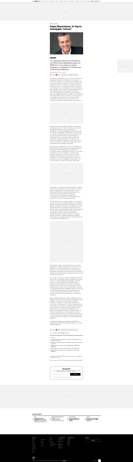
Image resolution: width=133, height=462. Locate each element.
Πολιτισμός (34, 447)
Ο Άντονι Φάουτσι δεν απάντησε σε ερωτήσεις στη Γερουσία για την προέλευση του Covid (66, 340)
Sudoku (70, 360)
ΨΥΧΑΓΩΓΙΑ (77, 1)
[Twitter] (54, 75)
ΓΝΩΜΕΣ (61, 1)
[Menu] (33, 1)
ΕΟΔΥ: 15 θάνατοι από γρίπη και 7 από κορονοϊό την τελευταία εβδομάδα (65, 350)
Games (55, 360)
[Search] (100, 1)
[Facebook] (51, 75)
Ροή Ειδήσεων (43, 439)
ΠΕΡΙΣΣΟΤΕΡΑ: (52, 337)
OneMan (69, 442)
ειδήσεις (79, 356)
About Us (51, 439)
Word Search (79, 360)
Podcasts (42, 442)
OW (68, 445)
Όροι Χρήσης (52, 442)
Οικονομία (33, 445)
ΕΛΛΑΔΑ (42, 1)
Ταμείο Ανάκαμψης (64, 131)
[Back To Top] (99, 460)
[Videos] (94, 1)
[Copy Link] (59, 75)
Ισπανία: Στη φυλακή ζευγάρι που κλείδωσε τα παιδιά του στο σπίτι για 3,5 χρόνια (67, 343)
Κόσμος (33, 442)
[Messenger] (56, 75)
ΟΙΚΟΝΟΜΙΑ (52, 1)
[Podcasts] (96, 1)
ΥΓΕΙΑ (81, 1)
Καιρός (84, 1)
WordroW (74, 360)
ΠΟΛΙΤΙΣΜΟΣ (71, 1)
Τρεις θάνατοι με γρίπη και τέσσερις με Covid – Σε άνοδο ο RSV (65, 348)
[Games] (98, 1)
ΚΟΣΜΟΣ (57, 1)
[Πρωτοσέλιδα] (92, 1)
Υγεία (33, 450)
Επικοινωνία (52, 445)
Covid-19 (60, 78)
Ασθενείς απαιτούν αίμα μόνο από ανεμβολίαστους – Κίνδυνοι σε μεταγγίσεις (65, 346)
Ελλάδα (33, 439)
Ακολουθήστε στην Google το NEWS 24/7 (58, 356)
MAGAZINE (66, 1)
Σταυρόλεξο (66, 360)
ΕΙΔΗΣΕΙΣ (89, 1)
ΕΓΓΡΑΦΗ (93, 440)
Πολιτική (51, 23)
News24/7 (69, 439)
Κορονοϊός (56, 23)
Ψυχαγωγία (34, 448)
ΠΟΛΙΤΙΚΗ (47, 1)
